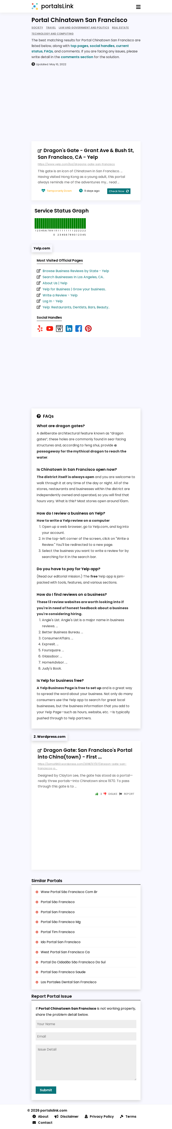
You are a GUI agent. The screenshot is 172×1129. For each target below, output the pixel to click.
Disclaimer (69, 1116)
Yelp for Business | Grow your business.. (74, 289)
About (43, 1116)
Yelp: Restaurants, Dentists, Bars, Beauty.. (76, 307)
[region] (86, 103)
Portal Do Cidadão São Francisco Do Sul (73, 962)
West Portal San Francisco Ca (65, 952)
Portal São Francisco (58, 902)
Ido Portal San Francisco (61, 942)
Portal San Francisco (58, 912)
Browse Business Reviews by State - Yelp (76, 271)
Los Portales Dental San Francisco (68, 982)
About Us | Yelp (55, 283)
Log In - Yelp (53, 301)
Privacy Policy (102, 1116)
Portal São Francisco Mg (61, 921)
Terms (130, 1116)
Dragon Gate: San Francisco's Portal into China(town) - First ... (85, 753)
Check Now (117, 191)
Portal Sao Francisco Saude (63, 972)
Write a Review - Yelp (60, 295)
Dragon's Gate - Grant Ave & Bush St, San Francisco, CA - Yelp (86, 153)
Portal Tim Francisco (58, 932)
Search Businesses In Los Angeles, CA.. (73, 277)
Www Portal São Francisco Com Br (69, 891)
